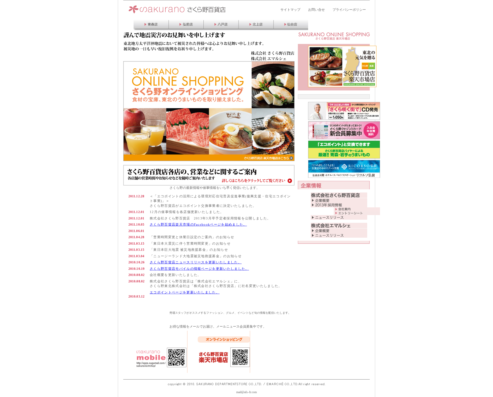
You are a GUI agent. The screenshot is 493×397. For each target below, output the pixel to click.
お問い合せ (316, 10)
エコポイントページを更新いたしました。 (185, 292)
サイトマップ (290, 10)
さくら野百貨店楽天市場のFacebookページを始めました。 (198, 224)
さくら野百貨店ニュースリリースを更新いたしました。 (196, 262)
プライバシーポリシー (349, 10)
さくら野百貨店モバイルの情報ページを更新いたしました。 (199, 269)
